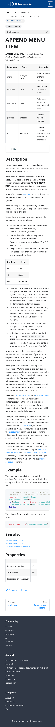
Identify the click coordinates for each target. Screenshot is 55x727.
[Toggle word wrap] (41, 492)
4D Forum (9, 630)
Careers (8, 709)
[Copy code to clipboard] (46, 492)
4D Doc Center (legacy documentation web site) (26, 668)
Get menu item (42, 395)
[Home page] (8, 12)
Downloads (10, 675)
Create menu (15, 432)
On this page (13, 32)
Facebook (9, 634)
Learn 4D (9, 664)
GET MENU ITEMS (23, 395)
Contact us (10, 701)
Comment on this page (19, 590)
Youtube (9, 641)
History (13, 149)
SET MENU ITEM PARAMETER (18, 546)
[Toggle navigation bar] (5, 4)
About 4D (9, 698)
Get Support (10, 683)
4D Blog (8, 626)
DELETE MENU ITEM (14, 540)
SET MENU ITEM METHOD (34, 452)
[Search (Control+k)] (50, 4)
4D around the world (14, 705)
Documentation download (17, 660)
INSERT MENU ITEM (14, 543)
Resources (10, 679)
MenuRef (27, 194)
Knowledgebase (12, 671)
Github (8, 645)
